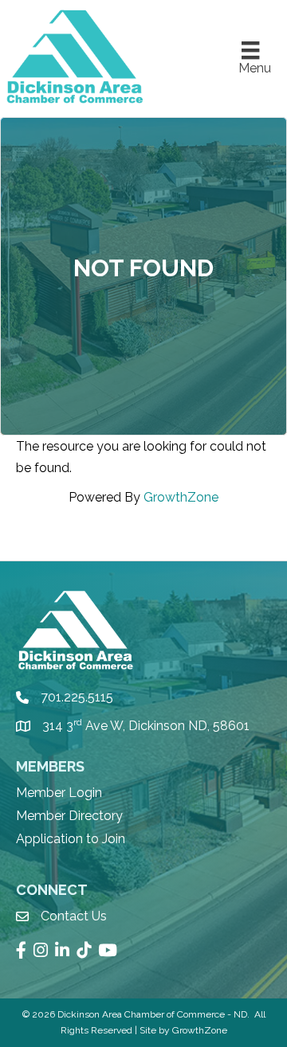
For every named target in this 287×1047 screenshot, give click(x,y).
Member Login (59, 792)
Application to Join (70, 838)
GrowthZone (181, 497)
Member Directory (69, 815)
